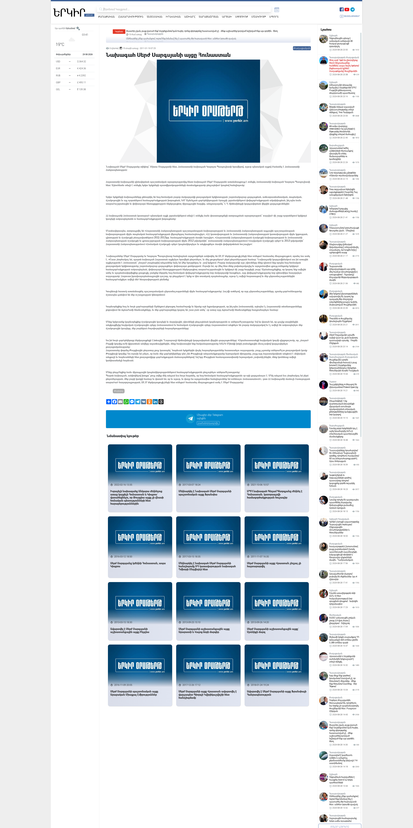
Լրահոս (326, 29)
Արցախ (227, 16)
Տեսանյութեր (352, 16)
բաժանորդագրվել (208, 423)
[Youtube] (346, 9)
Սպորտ (273, 16)
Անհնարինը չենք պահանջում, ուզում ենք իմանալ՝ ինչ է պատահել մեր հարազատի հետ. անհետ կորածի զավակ (181, 31)
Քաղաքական (106, 16)
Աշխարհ (189, 16)
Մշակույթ (258, 16)
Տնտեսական (154, 16)
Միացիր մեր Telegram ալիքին (210, 416)
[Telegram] (352, 9)
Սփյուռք (241, 16)
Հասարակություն (130, 16)
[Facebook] (342, 9)
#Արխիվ (118, 391)
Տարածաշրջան (209, 16)
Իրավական (173, 16)
